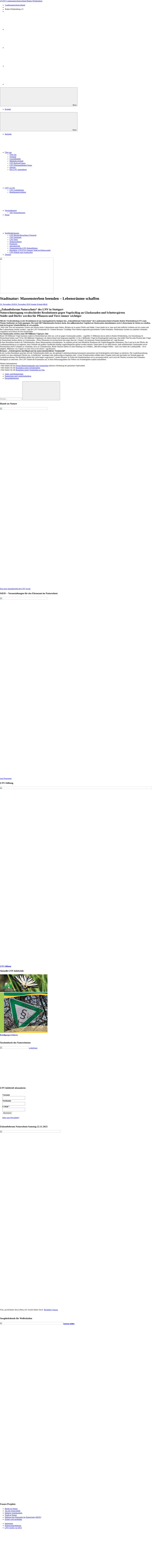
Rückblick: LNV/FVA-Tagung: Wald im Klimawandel (30, 250)
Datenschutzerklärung (13, 1526)
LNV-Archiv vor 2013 (13, 1528)
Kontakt (8, 109)
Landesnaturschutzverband (15, 5)
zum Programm (6, 778)
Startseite (8, 134)
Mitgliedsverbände (16, 161)
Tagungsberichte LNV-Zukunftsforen (24, 248)
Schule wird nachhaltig (13, 1519)
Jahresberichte (15, 246)
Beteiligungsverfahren (18, 192)
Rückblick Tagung (51, 1310)
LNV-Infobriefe (15, 237)
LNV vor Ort (10, 188)
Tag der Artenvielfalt (12, 1511)
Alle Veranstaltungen (17, 213)
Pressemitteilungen (12, 378)
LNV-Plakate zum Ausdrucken (21, 252)
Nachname (6, 1101)
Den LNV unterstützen (18, 170)
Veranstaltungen (11, 211)
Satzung (13, 167)
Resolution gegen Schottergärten (28, 368)
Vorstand (13, 157)
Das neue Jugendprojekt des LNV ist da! (15, 589)
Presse (7, 215)
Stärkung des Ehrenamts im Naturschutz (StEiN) (23, 1517)
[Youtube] (23, 29)
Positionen (13, 244)
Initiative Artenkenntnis (13, 1513)
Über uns (8, 152)
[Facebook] (22, 66)
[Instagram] (22, 48)
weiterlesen (33, 1048)
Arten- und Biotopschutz (14, 374)
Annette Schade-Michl (39, 304)
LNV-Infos (14, 240)
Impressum (9, 1523)
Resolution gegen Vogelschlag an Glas (30, 370)
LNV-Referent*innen (18, 163)
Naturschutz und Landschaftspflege (18, 376)
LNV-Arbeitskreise (17, 190)
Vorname (6, 1095)
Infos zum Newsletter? (10, 1118)
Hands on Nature (11, 1509)
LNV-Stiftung (5, 966)
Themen (8, 255)
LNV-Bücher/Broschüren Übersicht (23, 235)
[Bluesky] (22, 84)
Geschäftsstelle (15, 159)
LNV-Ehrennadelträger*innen (21, 165)
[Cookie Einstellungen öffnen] (18, 1548)
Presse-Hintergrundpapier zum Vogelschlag (32, 366)
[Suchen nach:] (11, 399)
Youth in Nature (11, 1515)
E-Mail (5, 1107)
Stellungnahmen (16, 242)
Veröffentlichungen (12, 233)
